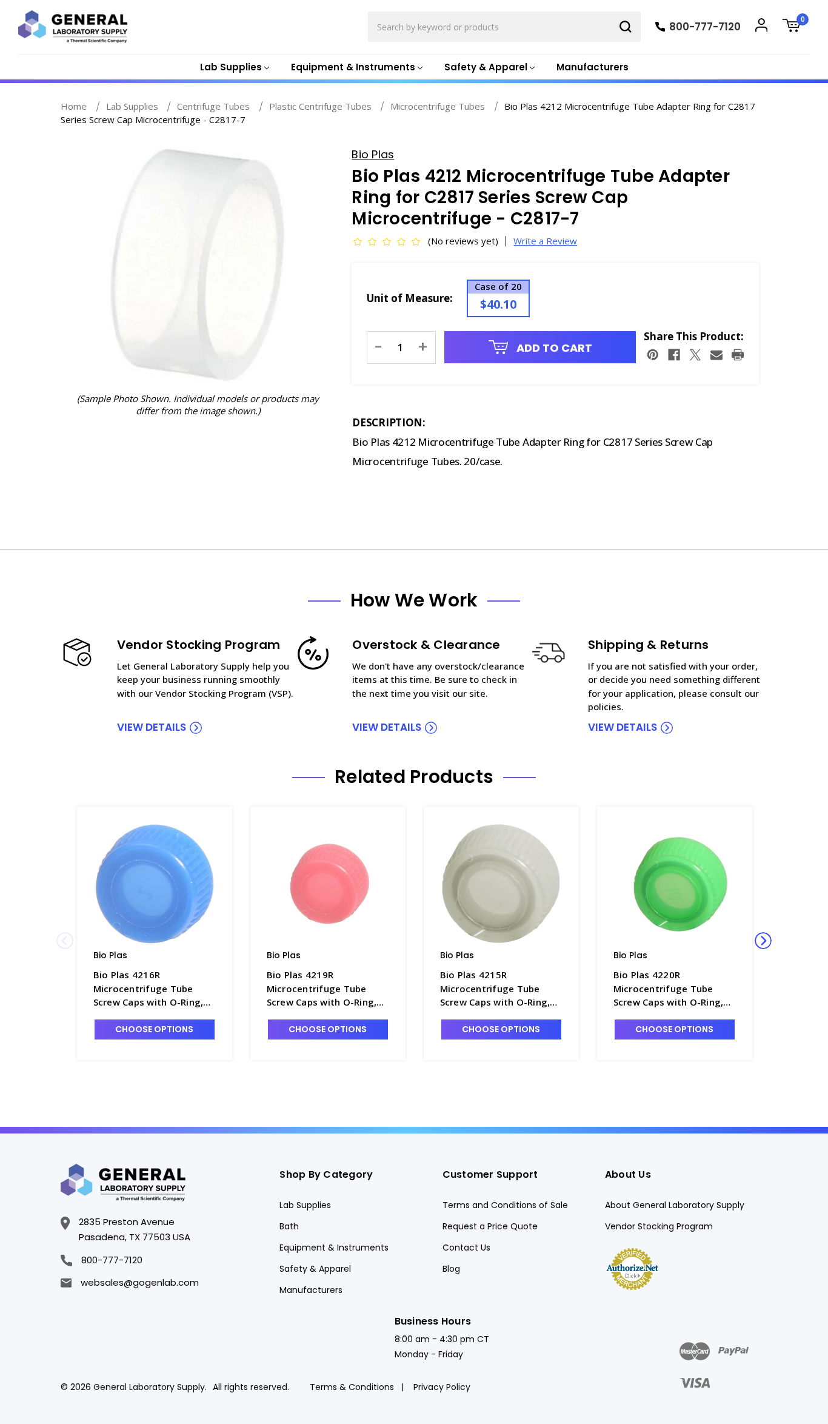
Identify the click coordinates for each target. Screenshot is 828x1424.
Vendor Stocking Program (659, 1226)
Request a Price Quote (490, 1226)
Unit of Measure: (410, 298)
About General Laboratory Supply (674, 1205)
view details (151, 727)
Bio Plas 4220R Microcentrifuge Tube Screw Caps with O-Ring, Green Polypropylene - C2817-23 (668, 989)
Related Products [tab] (414, 776)
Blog (451, 1269)
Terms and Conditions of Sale (505, 1205)
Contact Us (466, 1247)
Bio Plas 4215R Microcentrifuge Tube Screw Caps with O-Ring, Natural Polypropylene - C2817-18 (495, 989)
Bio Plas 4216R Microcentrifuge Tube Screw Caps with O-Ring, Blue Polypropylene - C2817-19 (148, 989)
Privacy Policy (441, 1387)
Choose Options (154, 1029)
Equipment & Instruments (334, 1247)
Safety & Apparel (315, 1269)
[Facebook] (674, 354)
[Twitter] (695, 354)
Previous (65, 941)
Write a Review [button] (545, 241)
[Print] (738, 354)
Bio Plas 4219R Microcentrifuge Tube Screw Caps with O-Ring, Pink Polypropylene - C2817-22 (322, 989)
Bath (289, 1226)
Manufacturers (592, 67)
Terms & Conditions (352, 1387)
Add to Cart (553, 347)
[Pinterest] (653, 354)
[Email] (716, 354)
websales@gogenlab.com (140, 1282)
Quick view (154, 883)
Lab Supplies (305, 1205)
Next (763, 941)
